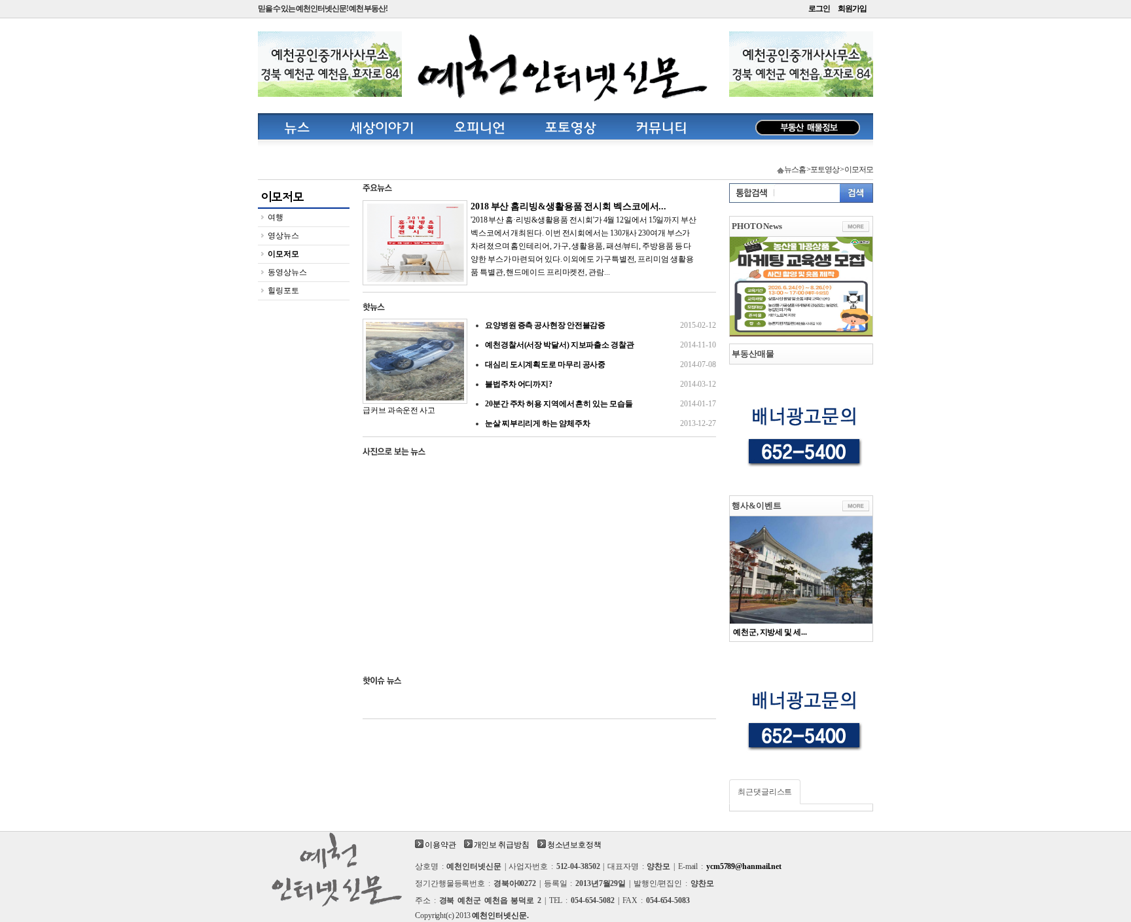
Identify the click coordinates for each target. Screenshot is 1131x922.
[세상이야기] (381, 126)
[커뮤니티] (661, 126)
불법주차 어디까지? (600, 384)
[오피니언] (479, 126)
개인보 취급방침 (502, 844)
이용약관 (440, 844)
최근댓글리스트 (765, 791)
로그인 (819, 8)
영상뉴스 (283, 235)
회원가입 (852, 8)
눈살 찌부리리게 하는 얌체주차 (600, 423)
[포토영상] (570, 126)
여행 (275, 217)
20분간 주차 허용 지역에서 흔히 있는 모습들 (600, 403)
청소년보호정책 (574, 844)
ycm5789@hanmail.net (743, 866)
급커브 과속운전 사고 (399, 410)
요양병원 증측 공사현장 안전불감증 (600, 325)
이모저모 (283, 253)
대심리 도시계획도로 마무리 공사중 (600, 364)
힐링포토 (283, 290)
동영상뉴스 (287, 272)
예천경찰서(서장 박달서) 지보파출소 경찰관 (600, 344)
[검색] (856, 193)
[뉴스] (297, 126)
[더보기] (855, 226)
